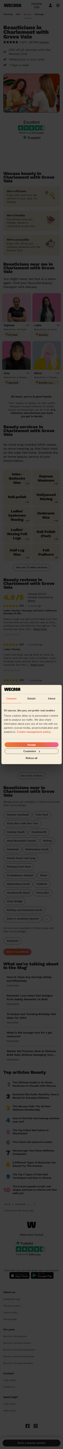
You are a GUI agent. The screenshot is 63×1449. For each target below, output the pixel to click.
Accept (31, 744)
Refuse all (31, 757)
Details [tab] (31, 698)
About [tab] (51, 698)
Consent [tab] (11, 698)
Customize (29, 751)
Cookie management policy (34, 731)
